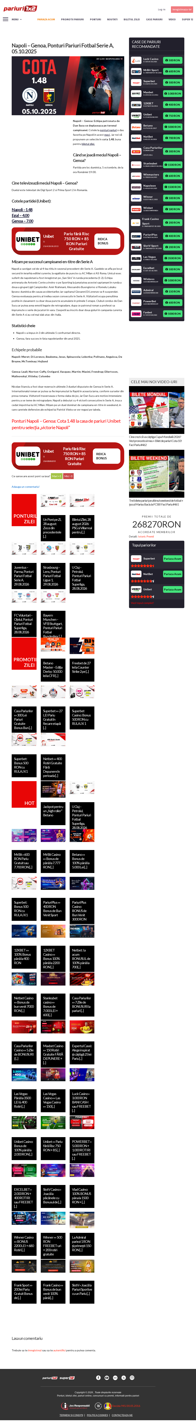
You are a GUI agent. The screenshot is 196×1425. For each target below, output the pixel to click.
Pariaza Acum (172, 558)
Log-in (161, 9)
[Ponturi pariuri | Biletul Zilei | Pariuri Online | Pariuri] (20, 9)
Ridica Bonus (103, 241)
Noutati (112, 19)
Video (172, 19)
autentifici (59, 1350)
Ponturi (95, 19)
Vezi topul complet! (142, 602)
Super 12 (187, 19)
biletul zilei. (88, 143)
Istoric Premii (146, 536)
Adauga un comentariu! (26, 486)
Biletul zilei (132, 19)
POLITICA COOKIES (97, 1415)
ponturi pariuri (108, 130)
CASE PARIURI (154, 19)
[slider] (142, 565)
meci (107, 134)
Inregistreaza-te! (182, 9)
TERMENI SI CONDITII (71, 1415)
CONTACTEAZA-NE (122, 1415)
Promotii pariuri (72, 19)
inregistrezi (35, 1350)
